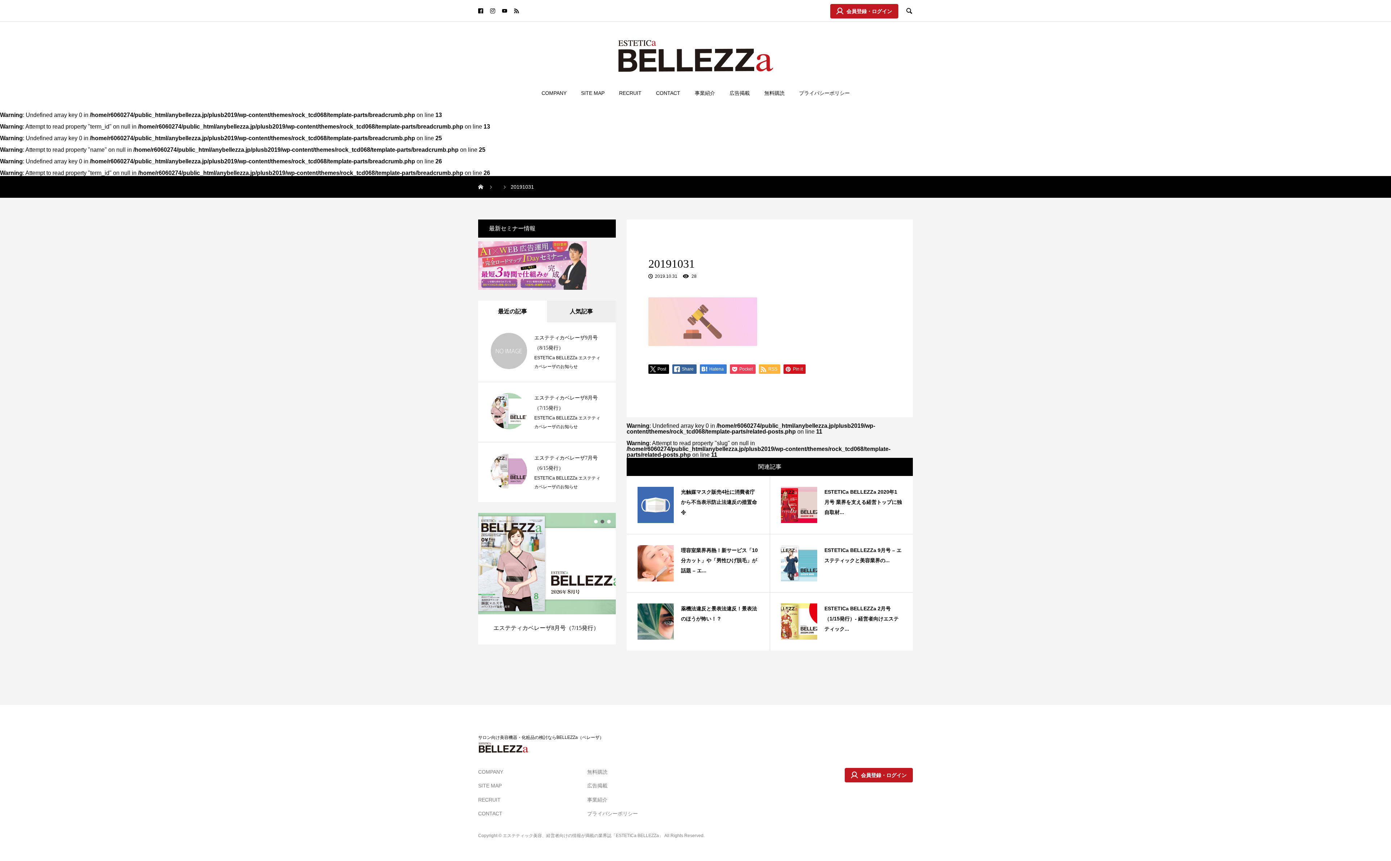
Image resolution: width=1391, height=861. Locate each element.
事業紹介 (705, 93)
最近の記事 (512, 311)
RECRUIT (630, 93)
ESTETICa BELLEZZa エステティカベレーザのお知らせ (567, 362)
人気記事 (581, 311)
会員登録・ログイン (869, 11)
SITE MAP (593, 93)
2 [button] (602, 521)
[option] (547, 578)
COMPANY (554, 93)
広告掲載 (740, 93)
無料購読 (774, 93)
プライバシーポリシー (824, 93)
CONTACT (668, 93)
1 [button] (596, 521)
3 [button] (609, 521)
